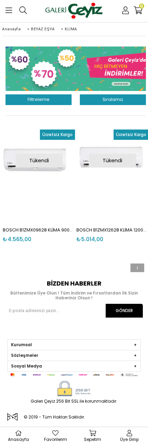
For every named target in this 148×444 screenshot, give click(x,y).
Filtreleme (39, 99)
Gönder (124, 310)
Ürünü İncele (55, 172)
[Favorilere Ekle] (41, 172)
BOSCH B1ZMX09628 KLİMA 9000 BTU (39, 230)
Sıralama (113, 99)
